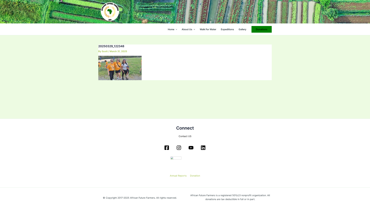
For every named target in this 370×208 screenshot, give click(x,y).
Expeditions (227, 29)
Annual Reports (178, 175)
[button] (175, 29)
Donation (195, 175)
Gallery (242, 29)
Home (171, 29)
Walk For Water (208, 29)
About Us (187, 29)
